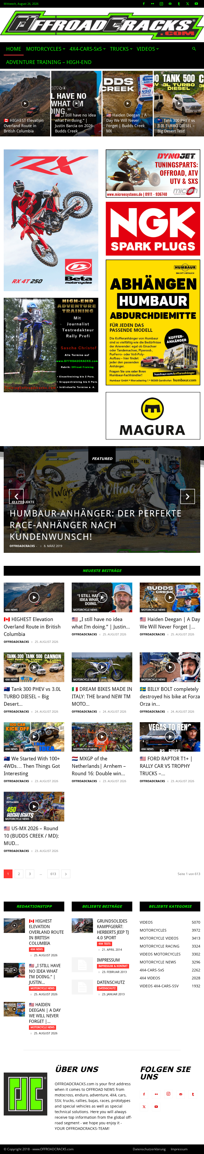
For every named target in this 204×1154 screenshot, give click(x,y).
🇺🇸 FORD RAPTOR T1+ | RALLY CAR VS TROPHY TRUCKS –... (166, 766)
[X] (188, 3)
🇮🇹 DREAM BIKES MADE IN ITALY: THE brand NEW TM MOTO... (102, 696)
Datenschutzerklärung (149, 1149)
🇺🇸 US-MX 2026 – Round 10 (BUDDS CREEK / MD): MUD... (31, 835)
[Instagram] (161, 3)
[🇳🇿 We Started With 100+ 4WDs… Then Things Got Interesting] (34, 737)
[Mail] (170, 3)
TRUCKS (119, 49)
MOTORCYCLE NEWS (85, 609)
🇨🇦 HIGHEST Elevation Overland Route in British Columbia (32, 626)
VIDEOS (146, 49)
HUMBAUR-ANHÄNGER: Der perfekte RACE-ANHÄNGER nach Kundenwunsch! (96, 525)
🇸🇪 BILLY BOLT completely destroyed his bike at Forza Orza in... (170, 696)
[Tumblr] (179, 3)
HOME (13, 49)
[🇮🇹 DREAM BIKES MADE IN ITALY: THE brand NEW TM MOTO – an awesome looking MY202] (102, 667)
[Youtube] (196, 3)
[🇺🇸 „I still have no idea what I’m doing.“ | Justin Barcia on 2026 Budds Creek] (76, 103)
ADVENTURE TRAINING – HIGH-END (49, 62)
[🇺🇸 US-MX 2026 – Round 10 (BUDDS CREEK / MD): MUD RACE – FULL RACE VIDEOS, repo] (34, 806)
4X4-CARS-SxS (86, 49)
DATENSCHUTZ (111, 982)
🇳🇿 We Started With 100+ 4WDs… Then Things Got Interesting (32, 766)
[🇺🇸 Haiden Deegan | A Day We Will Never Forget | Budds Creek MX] (128, 103)
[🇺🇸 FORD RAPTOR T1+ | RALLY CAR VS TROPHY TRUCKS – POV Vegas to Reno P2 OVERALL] (170, 737)
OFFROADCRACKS (22, 546)
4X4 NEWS (11, 609)
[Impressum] (82, 964)
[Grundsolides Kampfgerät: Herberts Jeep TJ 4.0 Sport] (82, 925)
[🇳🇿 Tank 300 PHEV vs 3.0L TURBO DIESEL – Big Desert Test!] (179, 103)
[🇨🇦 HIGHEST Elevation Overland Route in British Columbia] (25, 103)
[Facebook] (144, 3)
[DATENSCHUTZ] (82, 987)
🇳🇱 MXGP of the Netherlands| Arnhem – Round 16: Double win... (99, 766)
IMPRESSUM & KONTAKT (113, 965)
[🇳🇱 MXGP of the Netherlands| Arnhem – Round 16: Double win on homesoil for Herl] (102, 737)
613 (53, 874)
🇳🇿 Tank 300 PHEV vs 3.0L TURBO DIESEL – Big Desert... (32, 696)
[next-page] (65, 873)
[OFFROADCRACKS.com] (102, 25)
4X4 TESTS (104, 943)
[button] (194, 48)
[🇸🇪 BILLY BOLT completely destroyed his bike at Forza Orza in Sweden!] (170, 667)
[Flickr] (152, 3)
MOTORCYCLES (43, 49)
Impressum (108, 960)
